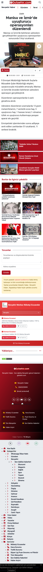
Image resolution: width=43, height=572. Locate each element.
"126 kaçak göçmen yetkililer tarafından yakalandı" (8, 197)
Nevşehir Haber (8, 7)
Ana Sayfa (11, 448)
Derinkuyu (15, 507)
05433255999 (23, 387)
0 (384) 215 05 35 (10, 326)
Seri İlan (10, 526)
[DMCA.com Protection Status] (7, 359)
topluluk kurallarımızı (21, 280)
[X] (14, 399)
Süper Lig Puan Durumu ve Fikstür (24, 552)
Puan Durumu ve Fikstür (29, 418)
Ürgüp (13, 488)
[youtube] (27, 443)
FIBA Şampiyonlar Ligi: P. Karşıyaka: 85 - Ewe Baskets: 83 (30, 216)
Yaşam (21, 475)
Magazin (21, 467)
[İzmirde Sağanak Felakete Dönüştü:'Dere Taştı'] (31, 188)
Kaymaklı (15, 504)
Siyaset (21, 478)
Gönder (6, 272)
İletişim (10, 539)
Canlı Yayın (15, 512)
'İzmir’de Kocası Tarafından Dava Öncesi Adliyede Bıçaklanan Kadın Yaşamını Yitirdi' (11, 217)
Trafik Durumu (10, 417)
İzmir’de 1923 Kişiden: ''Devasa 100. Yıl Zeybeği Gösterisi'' (30, 238)
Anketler (10, 534)
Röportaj (10, 528)
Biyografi (11, 531)
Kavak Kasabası (17, 499)
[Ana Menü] (2, 2)
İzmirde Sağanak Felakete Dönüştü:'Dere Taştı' (31, 196)
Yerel (35, 8)
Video (9, 518)
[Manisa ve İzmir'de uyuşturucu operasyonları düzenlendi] (21, 55)
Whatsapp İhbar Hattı (19, 454)
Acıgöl (13, 510)
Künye (9, 536)
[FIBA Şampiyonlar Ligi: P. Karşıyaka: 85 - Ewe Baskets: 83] (31, 208)
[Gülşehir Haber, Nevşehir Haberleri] (20, 2)
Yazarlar (10, 520)
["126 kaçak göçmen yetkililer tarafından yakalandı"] (11, 188)
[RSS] (29, 399)
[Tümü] (40, 351)
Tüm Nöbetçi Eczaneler (22, 343)
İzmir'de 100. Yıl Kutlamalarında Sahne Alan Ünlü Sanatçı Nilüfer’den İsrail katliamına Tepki (11, 239)
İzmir (21, 14)
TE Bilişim (26, 437)
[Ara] (40, 2)
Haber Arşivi (10, 427)
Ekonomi (21, 464)
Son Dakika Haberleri (32, 423)
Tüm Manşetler (11, 423)
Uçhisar (14, 494)
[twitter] (10, 443)
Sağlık (20, 470)
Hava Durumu (30, 413)
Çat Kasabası (16, 502)
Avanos (14, 496)
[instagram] (19, 443)
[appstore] (15, 404)
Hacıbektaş (15, 486)
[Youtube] (21, 399)
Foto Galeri (11, 515)
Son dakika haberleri (22, 462)
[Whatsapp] (25, 399)
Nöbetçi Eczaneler (12, 413)
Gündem (24, 8)
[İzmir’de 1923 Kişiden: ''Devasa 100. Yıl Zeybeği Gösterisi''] (31, 229)
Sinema (21, 480)
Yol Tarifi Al (22, 326)
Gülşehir (14, 483)
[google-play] (26, 404)
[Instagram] (17, 399)
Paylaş (6, 70)
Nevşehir (14, 459)
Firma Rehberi (13, 523)
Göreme (14, 491)
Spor (20, 472)
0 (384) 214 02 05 (10, 337)
